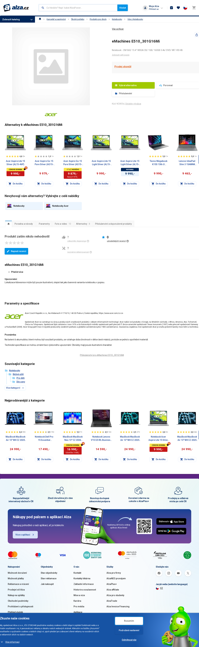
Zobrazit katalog (11, 19)
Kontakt (77, 573)
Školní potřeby (77, 19)
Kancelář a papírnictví (56, 19)
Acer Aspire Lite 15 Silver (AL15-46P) (15, 163)
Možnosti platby (16, 578)
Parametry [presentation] (44, 224)
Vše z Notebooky (135, 19)
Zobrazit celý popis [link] (120, 55)
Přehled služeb (15, 612)
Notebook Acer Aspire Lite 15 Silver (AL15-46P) (158, 438)
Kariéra (77, 601)
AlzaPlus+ (111, 584)
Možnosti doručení (17, 573)
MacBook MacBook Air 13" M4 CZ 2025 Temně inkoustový (15, 438)
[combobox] (78, 8)
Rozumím (129, 621)
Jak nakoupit (47, 584)
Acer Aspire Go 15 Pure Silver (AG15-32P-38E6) (44, 163)
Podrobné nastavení (129, 630)
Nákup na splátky (16, 595)
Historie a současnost (85, 589)
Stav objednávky (49, 573)
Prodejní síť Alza (16, 589)
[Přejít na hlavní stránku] (16, 8)
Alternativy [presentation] (83, 224)
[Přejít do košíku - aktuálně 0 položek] (194, 8)
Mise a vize (79, 595)
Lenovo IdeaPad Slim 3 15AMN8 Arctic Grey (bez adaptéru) (187, 163)
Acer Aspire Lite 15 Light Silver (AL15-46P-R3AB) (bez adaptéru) (101, 163)
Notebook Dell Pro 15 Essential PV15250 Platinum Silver (44, 438)
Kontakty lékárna (82, 578)
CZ (161, 588)
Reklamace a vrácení (18, 584)
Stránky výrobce (133, 103)
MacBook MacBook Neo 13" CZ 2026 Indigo (73, 438)
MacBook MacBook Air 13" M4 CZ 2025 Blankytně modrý (187, 438)
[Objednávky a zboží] (171, 8)
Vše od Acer (118, 29)
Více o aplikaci (22, 534)
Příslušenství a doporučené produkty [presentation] (113, 224)
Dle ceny (20, 382)
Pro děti (20, 378)
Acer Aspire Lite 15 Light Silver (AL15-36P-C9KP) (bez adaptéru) (129, 163)
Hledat (122, 8)
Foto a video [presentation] (63, 224)
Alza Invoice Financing (118, 606)
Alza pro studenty (115, 595)
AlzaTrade (111, 601)
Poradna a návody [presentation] (24, 224)
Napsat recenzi (18, 251)
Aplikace (78, 612)
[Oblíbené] (178, 8)
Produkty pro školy (98, 19)
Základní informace (84, 584)
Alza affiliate (112, 589)
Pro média (79, 606)
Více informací (12, 642)
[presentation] (8, 224)
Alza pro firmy (113, 573)
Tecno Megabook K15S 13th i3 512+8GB (158, 163)
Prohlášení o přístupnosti (20, 606)
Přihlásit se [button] (154, 9)
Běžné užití (18, 374)
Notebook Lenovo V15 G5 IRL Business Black (101, 438)
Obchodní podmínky (18, 601)
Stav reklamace (48, 578)
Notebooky (117, 19)
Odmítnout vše (129, 640)
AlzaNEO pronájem (116, 578)
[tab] (8, 224)
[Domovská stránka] (40, 19)
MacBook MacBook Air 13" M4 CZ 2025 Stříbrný (130, 438)
